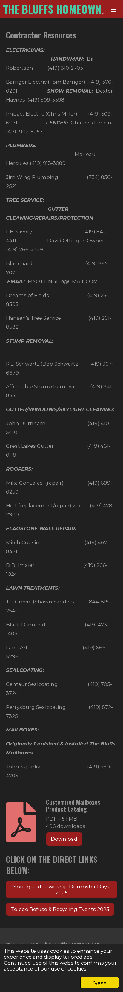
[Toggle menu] (113, 9)
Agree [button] (100, 982)
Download (64, 839)
